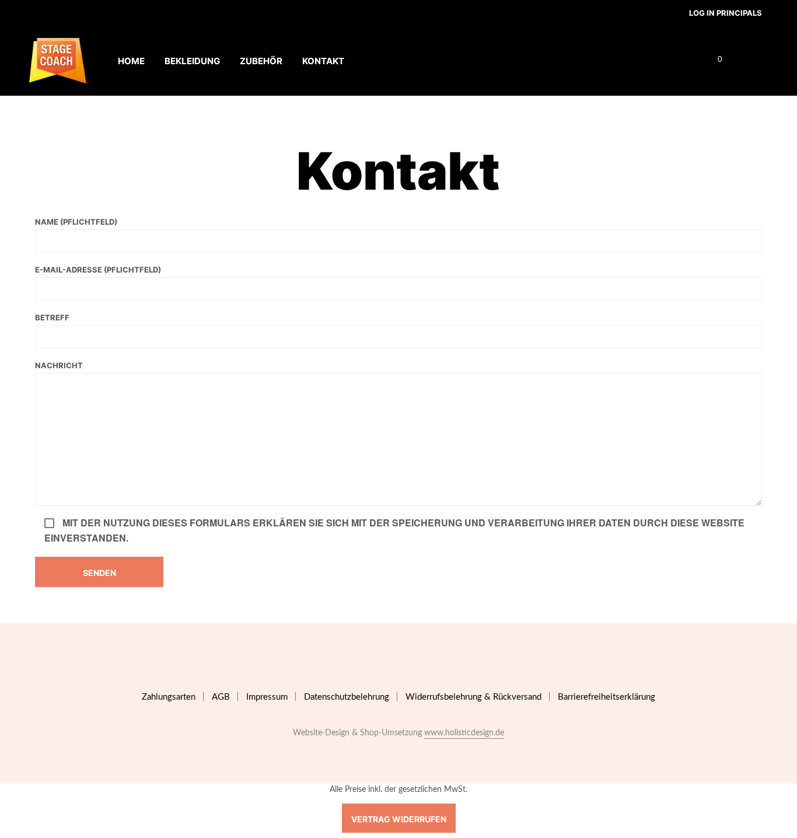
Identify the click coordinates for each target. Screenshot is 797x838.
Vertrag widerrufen (398, 819)
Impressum (267, 697)
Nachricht (59, 365)
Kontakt (323, 61)
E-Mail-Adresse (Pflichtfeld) (98, 269)
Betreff (52, 317)
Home (131, 61)
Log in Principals (725, 13)
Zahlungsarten (168, 697)
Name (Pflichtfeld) (76, 221)
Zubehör (261, 61)
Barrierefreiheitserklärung (606, 697)
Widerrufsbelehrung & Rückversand (473, 697)
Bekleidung (192, 61)
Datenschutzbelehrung (346, 697)
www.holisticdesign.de (464, 733)
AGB (221, 697)
